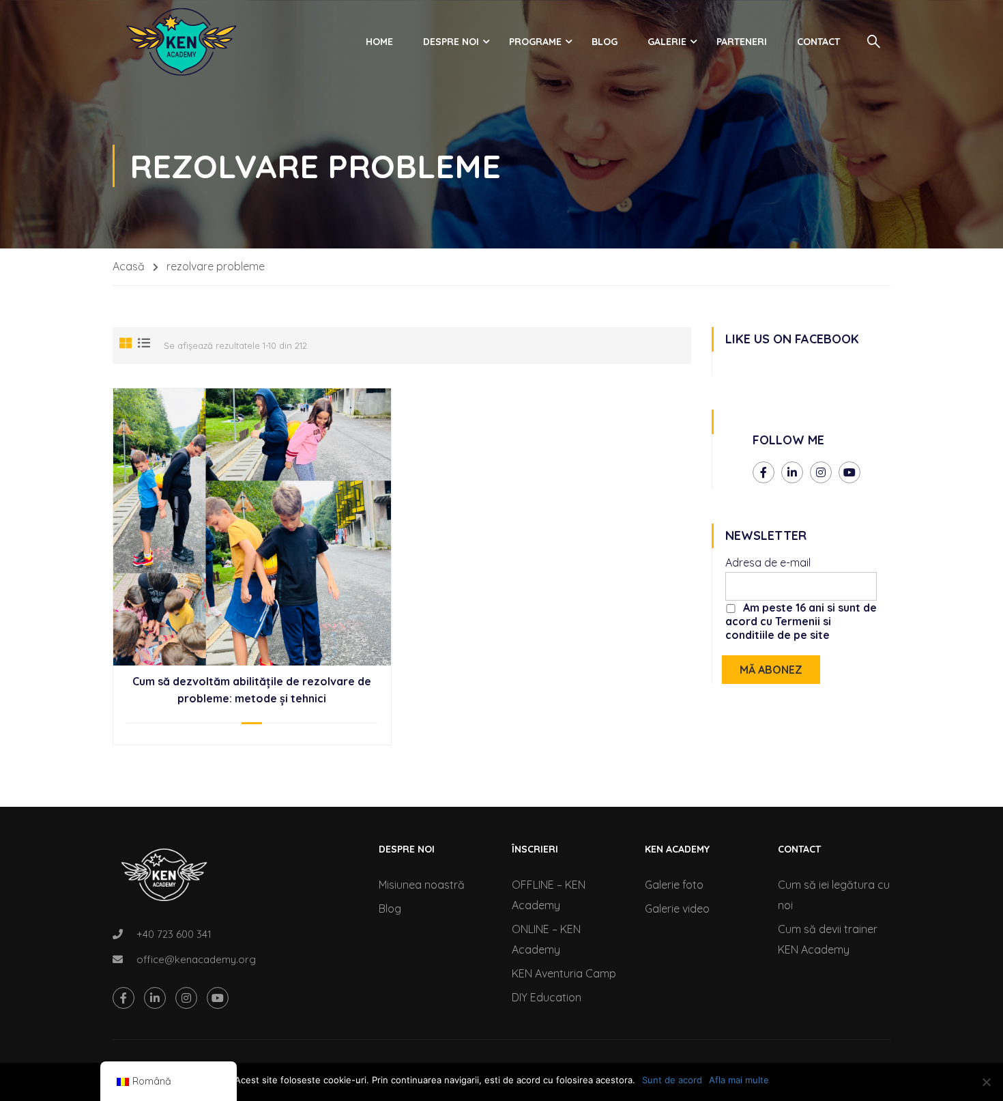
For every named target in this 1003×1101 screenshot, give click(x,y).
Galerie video (677, 908)
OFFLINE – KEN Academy (548, 895)
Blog (604, 41)
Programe (535, 41)
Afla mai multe (739, 1079)
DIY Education (546, 997)
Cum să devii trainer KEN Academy (827, 939)
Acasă (129, 266)
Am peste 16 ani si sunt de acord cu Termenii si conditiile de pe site (801, 621)
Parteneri (741, 41)
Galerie (667, 41)
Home (379, 41)
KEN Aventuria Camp (564, 973)
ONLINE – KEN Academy (546, 939)
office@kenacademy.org (196, 959)
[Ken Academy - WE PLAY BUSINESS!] (181, 41)
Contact (818, 41)
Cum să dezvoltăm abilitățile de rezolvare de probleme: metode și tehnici (251, 689)
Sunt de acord (672, 1079)
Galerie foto (674, 884)
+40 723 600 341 (174, 934)
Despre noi (451, 41)
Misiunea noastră (422, 884)
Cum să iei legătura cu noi (834, 895)
